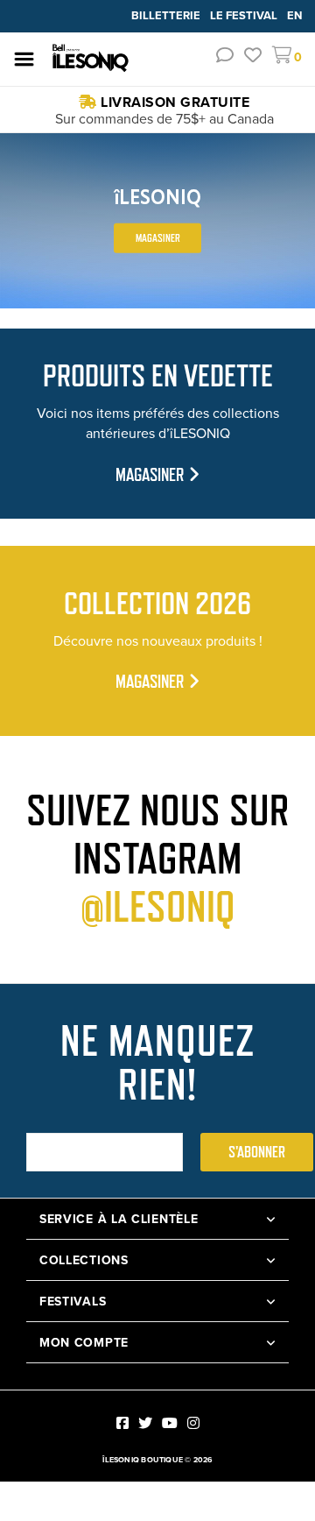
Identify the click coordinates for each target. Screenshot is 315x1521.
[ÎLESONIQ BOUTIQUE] (91, 58)
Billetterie (167, 15)
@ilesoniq (157, 906)
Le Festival (245, 15)
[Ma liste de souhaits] (253, 57)
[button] (225, 57)
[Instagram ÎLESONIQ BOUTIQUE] (193, 1423)
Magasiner (158, 237)
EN (294, 15)
